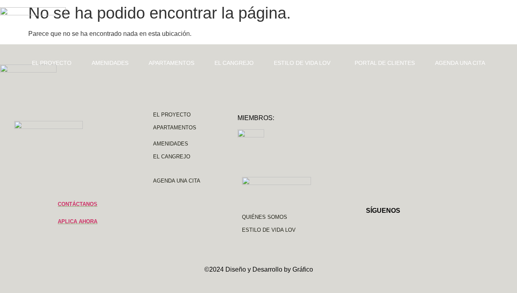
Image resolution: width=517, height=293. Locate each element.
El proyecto (51, 63)
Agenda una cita (460, 63)
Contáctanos (77, 204)
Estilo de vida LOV (302, 63)
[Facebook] (388, 226)
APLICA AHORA (77, 221)
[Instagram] (370, 226)
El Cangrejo (234, 63)
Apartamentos (171, 63)
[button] (304, 63)
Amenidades (110, 63)
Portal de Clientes (385, 63)
